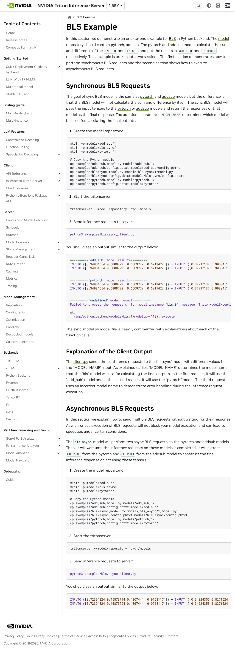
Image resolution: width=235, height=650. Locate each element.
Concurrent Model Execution (27, 220)
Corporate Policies (122, 636)
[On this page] (227, 5)
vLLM (10, 368)
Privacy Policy (14, 636)
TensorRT (13, 397)
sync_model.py (86, 329)
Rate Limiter (15, 264)
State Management (21, 249)
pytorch (117, 44)
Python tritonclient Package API (27, 198)
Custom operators (20, 342)
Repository (14, 305)
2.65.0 (114, 5)
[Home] (69, 17)
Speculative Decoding (22, 154)
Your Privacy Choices (41, 636)
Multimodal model (19, 87)
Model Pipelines (17, 242)
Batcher (12, 235)
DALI (9, 412)
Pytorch (12, 383)
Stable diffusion (17, 94)
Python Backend (18, 375)
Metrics (11, 278)
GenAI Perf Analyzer (21, 438)
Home (10, 33)
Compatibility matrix (21, 47)
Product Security (151, 636)
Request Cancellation (21, 257)
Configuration (16, 312)
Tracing (11, 286)
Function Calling (17, 147)
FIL (8, 405)
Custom (12, 419)
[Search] (198, 5)
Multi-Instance (17, 120)
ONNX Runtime (17, 390)
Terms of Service (72, 636)
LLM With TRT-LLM (20, 79)
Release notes (16, 40)
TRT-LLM (12, 361)
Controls (12, 327)
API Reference (17, 174)
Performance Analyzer (22, 446)
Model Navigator (18, 460)
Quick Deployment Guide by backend (26, 69)
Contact (173, 636)
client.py (80, 361)
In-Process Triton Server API (27, 181)
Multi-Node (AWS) (19, 113)
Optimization (15, 320)
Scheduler (13, 227)
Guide (10, 480)
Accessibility (97, 636)
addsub (132, 44)
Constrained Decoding (22, 140)
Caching (12, 271)
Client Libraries (17, 188)
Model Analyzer (17, 453)
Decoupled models (19, 334)
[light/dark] (209, 5)
